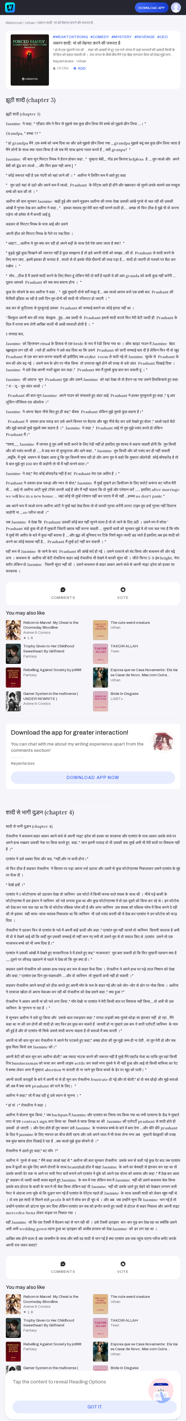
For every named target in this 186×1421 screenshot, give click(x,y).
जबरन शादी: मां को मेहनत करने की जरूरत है (65, 23)
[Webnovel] (10, 7)
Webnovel (14, 23)
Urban (30, 23)
